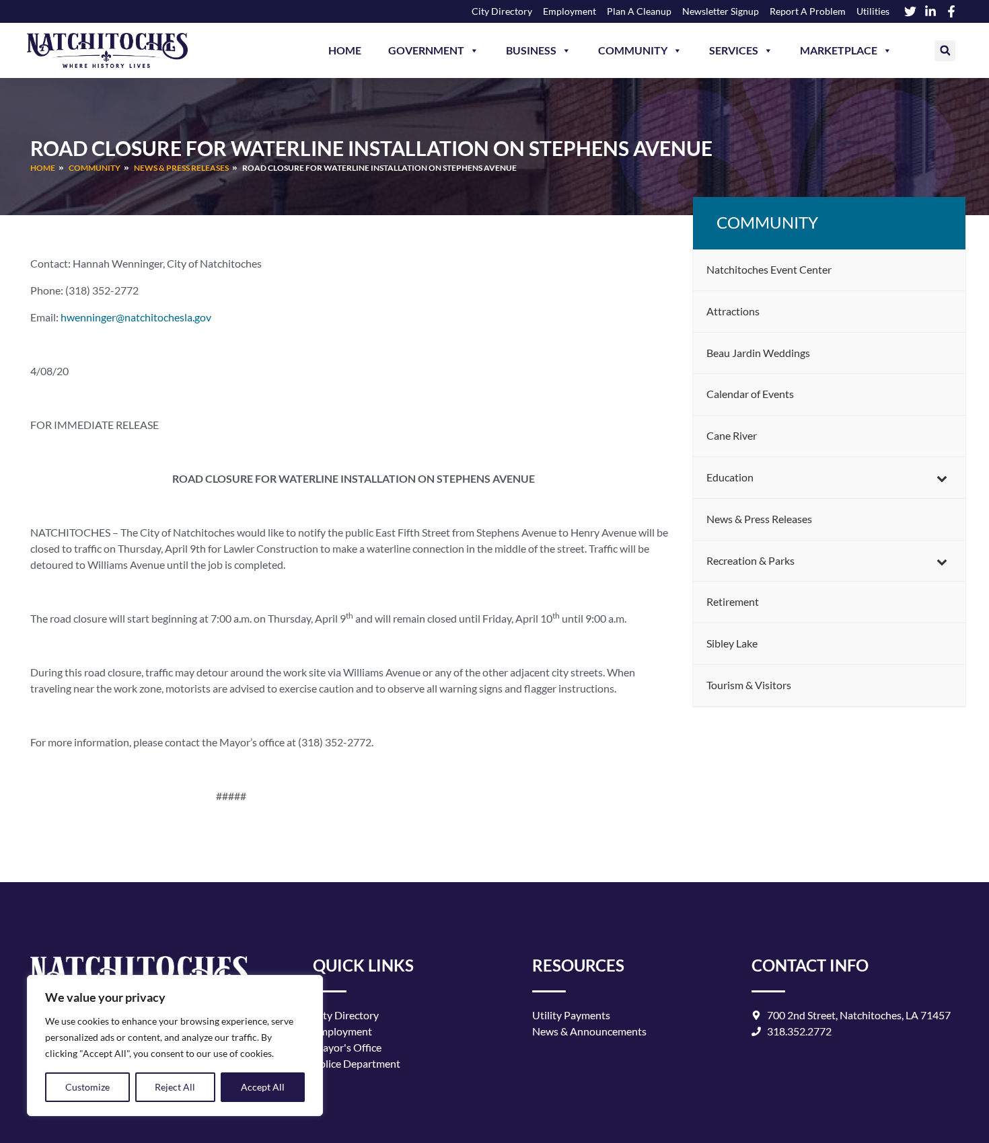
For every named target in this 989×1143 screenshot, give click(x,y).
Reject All (175, 1087)
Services (733, 50)
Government (426, 50)
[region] (175, 1045)
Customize (87, 1087)
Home (344, 50)
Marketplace (838, 50)
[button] (945, 50)
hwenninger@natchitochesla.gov (136, 317)
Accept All (263, 1087)
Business (531, 50)
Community (632, 50)
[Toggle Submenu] (941, 477)
